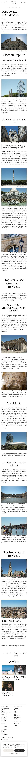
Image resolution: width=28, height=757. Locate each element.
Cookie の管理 (4, 714)
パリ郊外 (16, 708)
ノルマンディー (17, 711)
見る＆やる (3, 720)
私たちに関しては (5, 708)
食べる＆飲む (4, 719)
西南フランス (18, 7)
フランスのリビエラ (18, 717)
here (24, 455)
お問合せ (3, 709)
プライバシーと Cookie (6, 712)
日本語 (23, 2)
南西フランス (17, 715)
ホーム (8, 7)
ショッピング (4, 722)
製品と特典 (17, 722)
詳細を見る (17, 753)
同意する (20, 750)
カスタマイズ (11, 753)
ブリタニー (16, 712)
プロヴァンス (17, 714)
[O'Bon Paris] (13, 2)
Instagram (5, 739)
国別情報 (3, 733)
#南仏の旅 (16, 655)
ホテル (2, 723)
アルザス (16, 718)
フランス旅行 (13, 7)
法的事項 (3, 711)
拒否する (8, 750)
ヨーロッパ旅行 (4, 734)
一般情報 (3, 731)
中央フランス (17, 709)
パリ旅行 (4, 717)
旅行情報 (4, 729)
